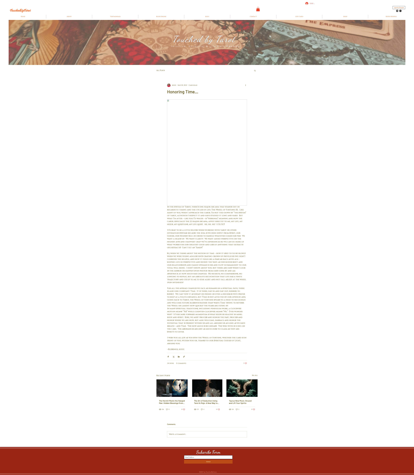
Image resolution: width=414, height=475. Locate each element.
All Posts (160, 70)
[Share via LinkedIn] (179, 357)
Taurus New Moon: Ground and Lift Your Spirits (240, 402)
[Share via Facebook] (168, 357)
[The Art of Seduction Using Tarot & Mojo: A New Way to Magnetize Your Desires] (207, 388)
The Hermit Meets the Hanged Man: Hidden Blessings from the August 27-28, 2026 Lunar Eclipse (172, 402)
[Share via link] (184, 357)
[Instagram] (400, 11)
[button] (258, 9)
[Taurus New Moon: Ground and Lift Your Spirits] (242, 388)
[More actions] (245, 85)
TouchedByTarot (20, 10)
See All (255, 375)
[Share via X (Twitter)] (173, 357)
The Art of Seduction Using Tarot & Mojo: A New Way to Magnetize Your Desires (206, 402)
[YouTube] (397, 11)
